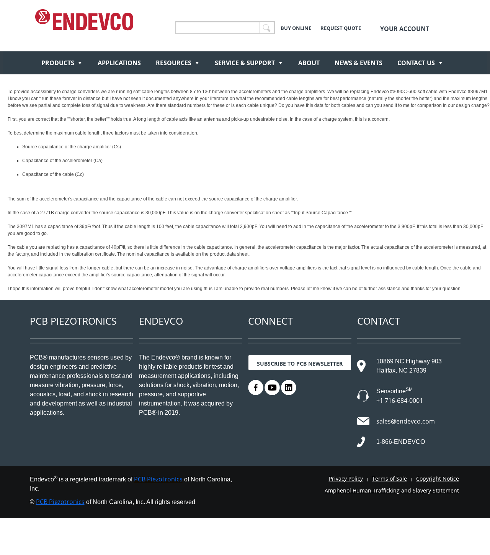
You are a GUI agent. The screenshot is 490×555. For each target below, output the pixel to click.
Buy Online (296, 28)
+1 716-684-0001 (399, 400)
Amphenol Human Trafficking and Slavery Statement (392, 490)
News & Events (358, 63)
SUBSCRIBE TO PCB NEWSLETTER (300, 363)
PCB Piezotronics (158, 479)
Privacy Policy (346, 478)
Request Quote (340, 28)
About (309, 63)
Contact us (416, 63)
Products (57, 63)
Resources (173, 63)
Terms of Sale (389, 478)
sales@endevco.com (405, 421)
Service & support (245, 63)
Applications (119, 63)
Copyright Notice (437, 478)
